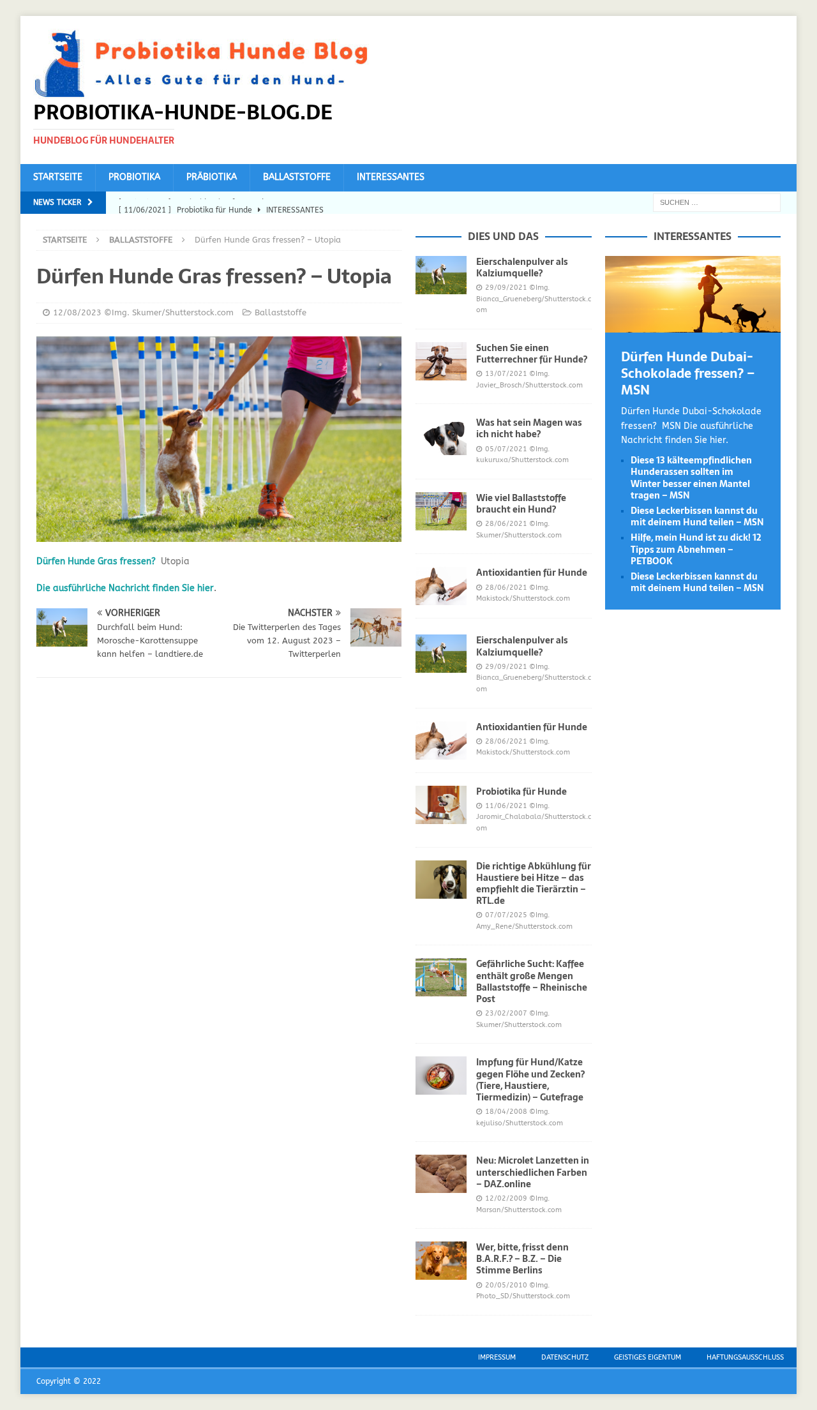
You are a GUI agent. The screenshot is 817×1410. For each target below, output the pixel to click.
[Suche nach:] (717, 202)
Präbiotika (211, 177)
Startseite (57, 177)
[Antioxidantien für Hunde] (441, 586)
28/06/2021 (506, 524)
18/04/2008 (506, 1111)
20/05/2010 (506, 1285)
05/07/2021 (506, 449)
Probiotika (134, 177)
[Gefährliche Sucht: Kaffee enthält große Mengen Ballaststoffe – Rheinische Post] (441, 977)
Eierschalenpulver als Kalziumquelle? (522, 267)
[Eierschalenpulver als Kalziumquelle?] (441, 275)
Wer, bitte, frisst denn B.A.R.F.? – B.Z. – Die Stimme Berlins (522, 1258)
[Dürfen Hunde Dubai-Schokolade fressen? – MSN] (693, 325)
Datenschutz (564, 1357)
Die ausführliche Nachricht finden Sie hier (125, 588)
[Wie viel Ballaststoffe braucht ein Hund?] (441, 511)
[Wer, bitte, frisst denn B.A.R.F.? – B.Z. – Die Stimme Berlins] (441, 1260)
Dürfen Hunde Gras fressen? (96, 561)
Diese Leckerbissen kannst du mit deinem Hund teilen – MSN (697, 516)
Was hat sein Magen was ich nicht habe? (529, 428)
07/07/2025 (506, 915)
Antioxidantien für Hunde (531, 573)
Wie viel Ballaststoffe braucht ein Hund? (521, 503)
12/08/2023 (77, 312)
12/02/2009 (506, 1198)
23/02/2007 (506, 1013)
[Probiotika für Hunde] (441, 805)
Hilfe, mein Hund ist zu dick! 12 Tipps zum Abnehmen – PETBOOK (696, 548)
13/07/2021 (506, 374)
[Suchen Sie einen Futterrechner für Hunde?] (441, 361)
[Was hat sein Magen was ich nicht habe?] (441, 436)
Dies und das (503, 236)
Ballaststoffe (297, 177)
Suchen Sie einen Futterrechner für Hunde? (531, 353)
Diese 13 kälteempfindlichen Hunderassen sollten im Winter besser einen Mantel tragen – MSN (691, 477)
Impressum (497, 1357)
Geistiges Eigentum (647, 1357)
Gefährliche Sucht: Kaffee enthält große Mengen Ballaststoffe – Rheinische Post (531, 981)
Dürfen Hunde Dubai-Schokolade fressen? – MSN (688, 373)
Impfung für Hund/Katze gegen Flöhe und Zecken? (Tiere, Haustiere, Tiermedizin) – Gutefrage (530, 1079)
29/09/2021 (506, 287)
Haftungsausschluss (745, 1357)
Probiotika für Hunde (521, 791)
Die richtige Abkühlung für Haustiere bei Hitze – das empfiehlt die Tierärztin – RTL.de (533, 883)
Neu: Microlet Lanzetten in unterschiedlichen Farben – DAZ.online (532, 1171)
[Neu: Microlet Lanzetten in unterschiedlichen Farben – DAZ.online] (441, 1174)
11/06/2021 (506, 806)
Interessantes (390, 177)
